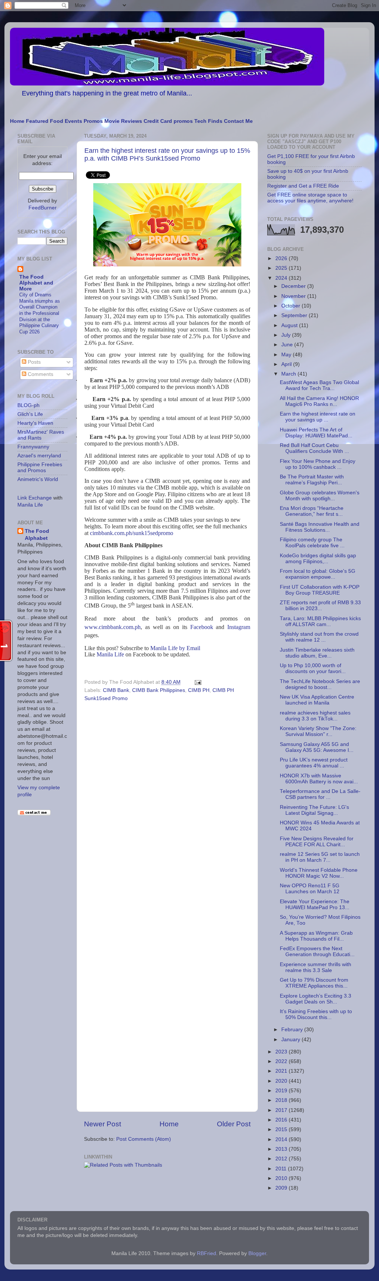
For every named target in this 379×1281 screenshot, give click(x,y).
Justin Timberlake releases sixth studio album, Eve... (317, 653)
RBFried (206, 1253)
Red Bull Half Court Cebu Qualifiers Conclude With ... (314, 448)
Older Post (234, 1124)
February (292, 1029)
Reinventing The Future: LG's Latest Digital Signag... (314, 810)
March (289, 374)
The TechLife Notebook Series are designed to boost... (320, 684)
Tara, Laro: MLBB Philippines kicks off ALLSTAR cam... (320, 621)
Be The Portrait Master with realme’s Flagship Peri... (312, 479)
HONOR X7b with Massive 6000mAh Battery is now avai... (319, 778)
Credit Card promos (168, 121)
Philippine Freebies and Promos (39, 467)
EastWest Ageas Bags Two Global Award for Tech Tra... (319, 385)
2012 (282, 1158)
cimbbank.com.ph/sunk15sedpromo (131, 533)
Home (17, 121)
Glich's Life (30, 414)
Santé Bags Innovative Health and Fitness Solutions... (319, 527)
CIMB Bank (116, 690)
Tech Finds (208, 121)
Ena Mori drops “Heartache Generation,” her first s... (311, 511)
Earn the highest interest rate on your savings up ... (317, 417)
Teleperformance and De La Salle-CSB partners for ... (320, 794)
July (286, 335)
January (291, 1039)
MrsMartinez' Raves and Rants (40, 435)
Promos (93, 121)
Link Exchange (34, 498)
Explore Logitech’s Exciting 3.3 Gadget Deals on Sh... (315, 999)
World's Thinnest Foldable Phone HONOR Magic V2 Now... (319, 873)
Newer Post (102, 1124)
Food (56, 121)
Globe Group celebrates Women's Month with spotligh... (319, 495)
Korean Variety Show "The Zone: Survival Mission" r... (318, 731)
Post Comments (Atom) (143, 1139)
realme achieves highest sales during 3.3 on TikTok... (315, 716)
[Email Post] (196, 682)
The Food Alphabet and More (36, 283)
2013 (282, 1149)
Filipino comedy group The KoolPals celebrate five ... (312, 542)
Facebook (201, 627)
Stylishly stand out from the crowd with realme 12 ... (319, 637)
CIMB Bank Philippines (158, 690)
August (290, 325)
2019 (282, 1090)
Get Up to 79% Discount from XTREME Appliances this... (314, 983)
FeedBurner (42, 208)
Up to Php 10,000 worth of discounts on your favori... (313, 668)
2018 (282, 1100)
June (287, 344)
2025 (282, 268)
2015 (282, 1129)
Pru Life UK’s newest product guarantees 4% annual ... (314, 763)
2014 (282, 1139)
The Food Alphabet (37, 534)
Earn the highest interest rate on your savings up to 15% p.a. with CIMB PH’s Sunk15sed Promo (167, 154)
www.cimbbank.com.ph (112, 627)
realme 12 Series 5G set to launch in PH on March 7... (320, 857)
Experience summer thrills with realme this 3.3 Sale (315, 967)
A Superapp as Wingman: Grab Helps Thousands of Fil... (316, 936)
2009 (282, 1188)
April (287, 364)
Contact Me (238, 121)
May (287, 354)
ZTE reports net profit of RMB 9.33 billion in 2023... (320, 605)
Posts (33, 362)
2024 (282, 278)
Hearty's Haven (35, 423)
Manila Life (110, 654)
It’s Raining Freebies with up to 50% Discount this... (316, 1014)
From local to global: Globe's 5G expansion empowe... (317, 574)
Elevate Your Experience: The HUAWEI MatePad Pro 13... (314, 904)
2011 (281, 1168)
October (291, 306)
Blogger (257, 1253)
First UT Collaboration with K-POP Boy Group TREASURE (319, 590)
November (294, 296)
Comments (39, 374)
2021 (282, 1071)
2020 (282, 1081)
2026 (282, 258)
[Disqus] (167, 805)
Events (73, 121)
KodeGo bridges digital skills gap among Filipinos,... (318, 558)
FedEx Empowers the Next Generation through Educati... (317, 951)
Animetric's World (37, 479)
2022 (282, 1061)
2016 (282, 1120)
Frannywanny (33, 447)
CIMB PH (198, 690)
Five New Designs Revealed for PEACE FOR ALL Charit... (316, 841)
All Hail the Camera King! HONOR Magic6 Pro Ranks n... (319, 401)
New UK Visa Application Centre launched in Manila (317, 700)
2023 (282, 1052)
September (295, 315)
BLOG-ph (28, 405)
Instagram (238, 627)
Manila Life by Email (175, 648)
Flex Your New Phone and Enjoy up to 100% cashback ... (317, 464)
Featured (37, 121)
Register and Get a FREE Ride (303, 186)
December (294, 286)
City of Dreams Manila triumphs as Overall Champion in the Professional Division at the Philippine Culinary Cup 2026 (39, 313)
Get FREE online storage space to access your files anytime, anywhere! (310, 198)
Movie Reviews (123, 121)
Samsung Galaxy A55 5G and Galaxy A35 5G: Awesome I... (316, 747)
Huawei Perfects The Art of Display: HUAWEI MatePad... (316, 432)
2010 (282, 1178)
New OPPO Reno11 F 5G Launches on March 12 (309, 888)
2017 (282, 1110)
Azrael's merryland (39, 455)
